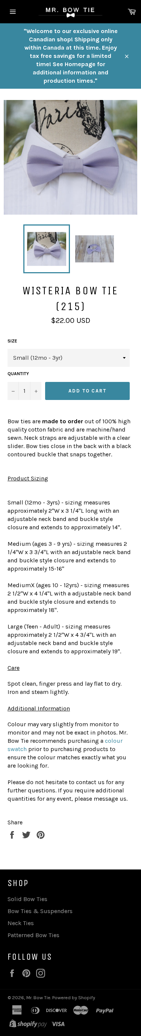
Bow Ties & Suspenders (40, 911)
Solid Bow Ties (27, 899)
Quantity (18, 373)
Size (12, 341)
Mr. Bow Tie (38, 997)
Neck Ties (21, 923)
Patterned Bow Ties (33, 935)
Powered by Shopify (73, 997)
